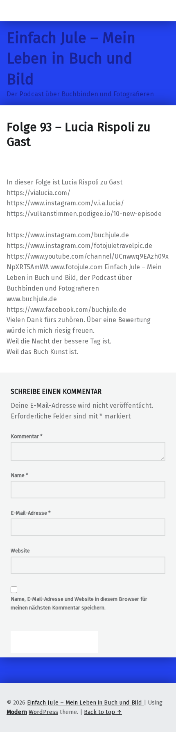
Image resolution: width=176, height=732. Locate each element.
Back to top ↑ (103, 712)
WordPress (43, 712)
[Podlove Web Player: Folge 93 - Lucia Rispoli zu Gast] (88, 172)
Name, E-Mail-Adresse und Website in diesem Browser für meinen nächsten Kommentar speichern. (79, 603)
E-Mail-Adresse (31, 513)
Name (19, 475)
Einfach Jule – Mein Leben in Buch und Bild (71, 59)
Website (20, 551)
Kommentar (27, 436)
